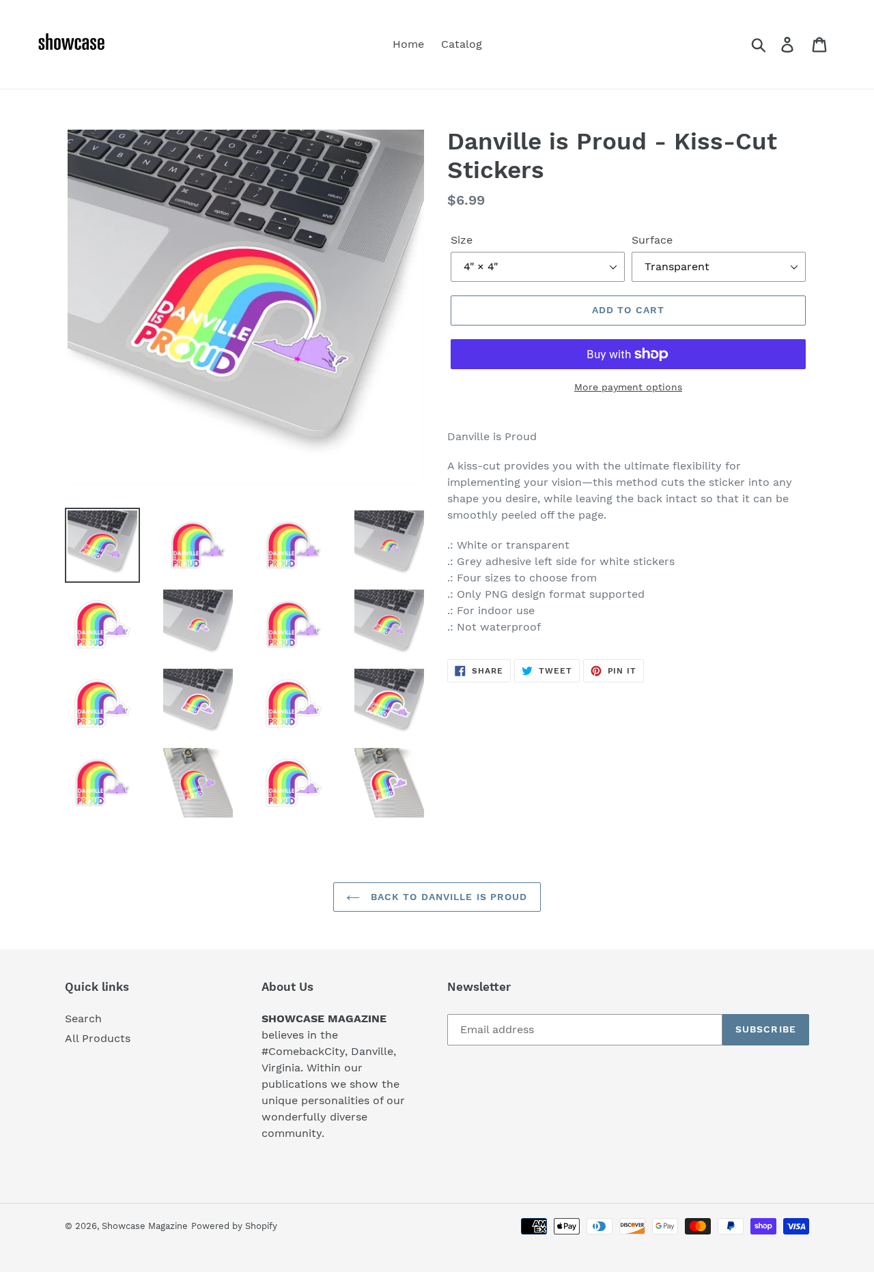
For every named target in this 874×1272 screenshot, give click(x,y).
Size (462, 239)
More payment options (628, 386)
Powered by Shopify (234, 1226)
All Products (97, 1038)
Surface (652, 239)
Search (83, 1018)
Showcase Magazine (145, 1226)
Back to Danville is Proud (447, 896)
